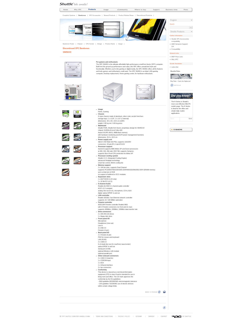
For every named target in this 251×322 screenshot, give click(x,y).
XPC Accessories (95, 15)
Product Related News (126, 15)
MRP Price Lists (177, 57)
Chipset (80, 44)
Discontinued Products (144, 15)
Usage (120, 44)
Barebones (82, 15)
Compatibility (175, 49)
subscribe (174, 67)
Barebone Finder (68, 44)
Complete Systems (69, 15)
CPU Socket (90, 44)
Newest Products (109, 15)
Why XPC (174, 59)
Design (99, 44)
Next (190, 118)
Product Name (110, 44)
